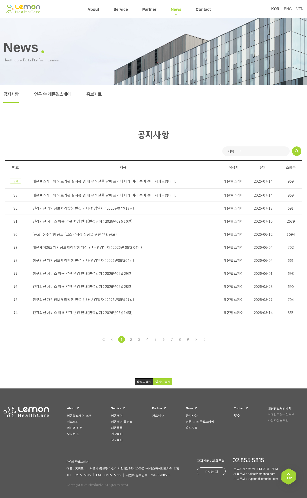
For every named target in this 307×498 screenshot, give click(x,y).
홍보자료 (94, 94)
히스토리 (73, 421)
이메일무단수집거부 (281, 414)
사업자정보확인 (278, 420)
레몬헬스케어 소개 (79, 415)
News (190, 408)
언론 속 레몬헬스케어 (52, 94)
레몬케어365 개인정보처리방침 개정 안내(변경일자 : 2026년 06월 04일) (87, 247)
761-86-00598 (160, 475)
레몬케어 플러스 (121, 421)
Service (116, 408)
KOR (275, 9)
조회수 (291, 167)
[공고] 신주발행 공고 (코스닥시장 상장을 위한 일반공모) (75, 234)
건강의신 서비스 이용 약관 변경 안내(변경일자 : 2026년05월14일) (82, 312)
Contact (239, 408)
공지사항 (11, 94)
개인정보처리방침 (279, 408)
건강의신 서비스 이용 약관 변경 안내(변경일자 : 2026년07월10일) (82, 221)
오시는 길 (73, 433)
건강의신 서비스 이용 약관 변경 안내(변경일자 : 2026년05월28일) (82, 286)
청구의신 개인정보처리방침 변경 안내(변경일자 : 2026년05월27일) (83, 299)
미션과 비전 (74, 427)
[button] (144, 381)
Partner (157, 408)
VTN (300, 9)
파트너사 (158, 415)
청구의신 (117, 440)
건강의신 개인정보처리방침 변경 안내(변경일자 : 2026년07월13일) (83, 208)
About (71, 408)
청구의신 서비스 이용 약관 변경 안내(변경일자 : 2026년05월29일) (82, 273)
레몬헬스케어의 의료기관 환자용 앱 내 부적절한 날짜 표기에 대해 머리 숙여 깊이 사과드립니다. (104, 195)
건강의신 (117, 433)
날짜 (263, 167)
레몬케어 (117, 415)
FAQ (237, 415)
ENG (288, 9)
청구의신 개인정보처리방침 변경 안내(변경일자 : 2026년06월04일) (83, 260)
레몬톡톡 (117, 427)
